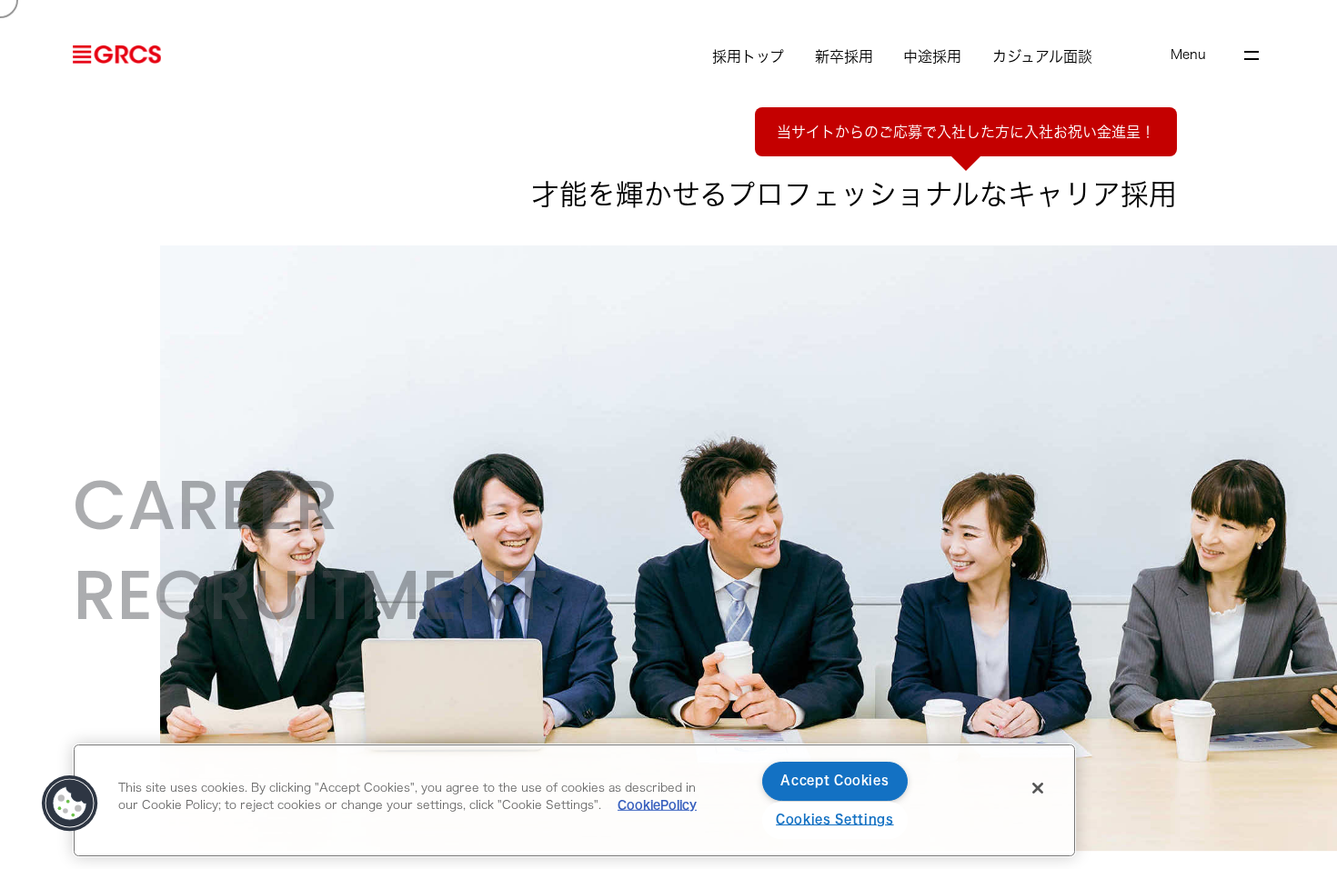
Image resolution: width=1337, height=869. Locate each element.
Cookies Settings (834, 819)
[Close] (1038, 788)
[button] (70, 803)
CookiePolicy (657, 805)
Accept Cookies (834, 780)
